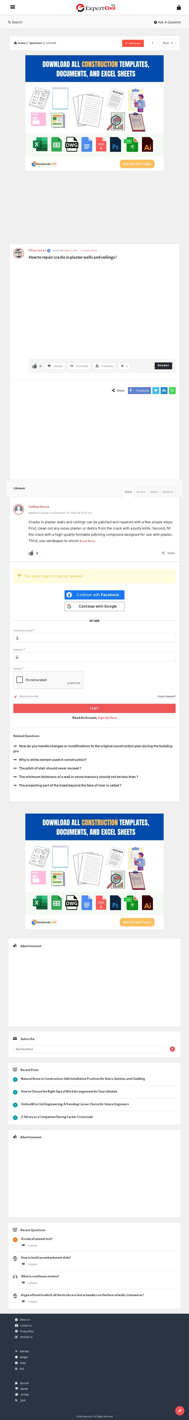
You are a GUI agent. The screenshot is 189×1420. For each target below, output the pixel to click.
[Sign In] (179, 7)
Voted (128, 491)
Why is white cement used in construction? (53, 760)
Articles (25, 1394)
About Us (25, 1319)
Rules (23, 1363)
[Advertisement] (94, 209)
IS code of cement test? (37, 1239)
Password (19, 649)
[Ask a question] (179, 1410)
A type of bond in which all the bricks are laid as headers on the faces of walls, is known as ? (82, 1295)
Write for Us (26, 1337)
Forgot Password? (167, 696)
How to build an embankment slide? (46, 1257)
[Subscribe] (172, 1049)
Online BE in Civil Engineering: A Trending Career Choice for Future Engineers (75, 1104)
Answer (163, 365)
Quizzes (24, 1383)
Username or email (24, 630)
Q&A (23, 1400)
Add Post (24, 1351)
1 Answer (32, 1245)
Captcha (18, 668)
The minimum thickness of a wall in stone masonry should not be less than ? (78, 777)
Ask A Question (169, 22)
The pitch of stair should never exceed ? (50, 768)
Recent (141, 491)
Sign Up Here (107, 717)
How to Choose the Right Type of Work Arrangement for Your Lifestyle (69, 1091)
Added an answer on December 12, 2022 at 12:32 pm (60, 512)
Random (168, 491)
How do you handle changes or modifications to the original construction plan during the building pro (92, 748)
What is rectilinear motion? (40, 1276)
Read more (87, 541)
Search (17, 22)
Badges (24, 1357)
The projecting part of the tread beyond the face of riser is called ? (70, 785)
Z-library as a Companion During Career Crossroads (57, 1117)
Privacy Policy (27, 1331)
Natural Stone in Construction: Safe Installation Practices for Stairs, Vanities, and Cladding (83, 1078)
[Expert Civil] (98, 7)
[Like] (34, 365)
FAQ (21, 1368)
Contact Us (26, 1325)
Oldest (154, 491)
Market (24, 1388)
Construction (90, 250)
